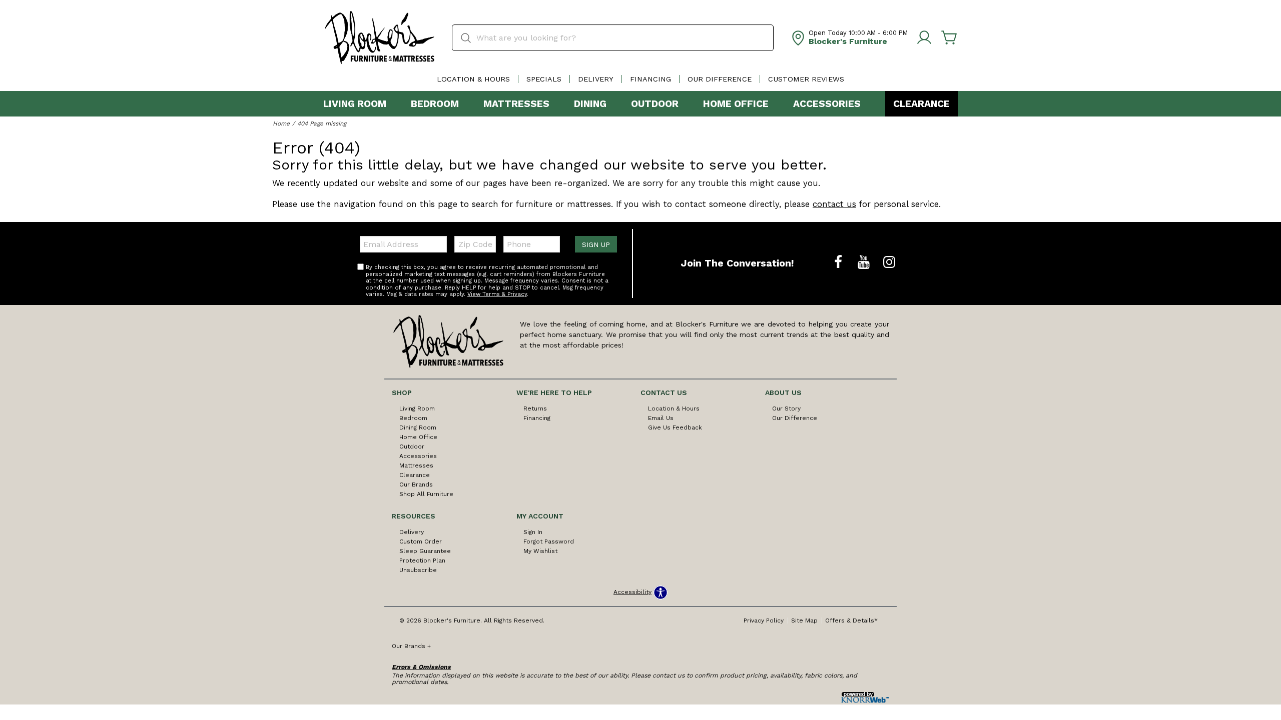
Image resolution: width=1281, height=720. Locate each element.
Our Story (786, 408)
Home (281, 123)
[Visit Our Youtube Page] (865, 262)
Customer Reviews (806, 79)
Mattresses (516, 104)
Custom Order (420, 541)
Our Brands (416, 484)
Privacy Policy (764, 620)
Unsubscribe (418, 570)
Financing (650, 79)
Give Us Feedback (675, 427)
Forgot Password (548, 541)
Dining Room (417, 427)
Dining (590, 104)
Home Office (736, 104)
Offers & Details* (851, 620)
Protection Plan (422, 560)
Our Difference (720, 79)
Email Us (661, 418)
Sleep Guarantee (425, 551)
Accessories (827, 104)
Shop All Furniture (426, 494)
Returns (535, 408)
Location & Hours (473, 79)
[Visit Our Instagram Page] (889, 262)
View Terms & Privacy (497, 294)
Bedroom (435, 104)
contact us (834, 204)
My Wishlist (540, 551)
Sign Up (596, 244)
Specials (543, 79)
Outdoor (655, 104)
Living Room (354, 104)
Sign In (532, 532)
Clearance (921, 104)
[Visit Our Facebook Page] (839, 262)
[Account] (924, 38)
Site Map (804, 620)
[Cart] (949, 38)
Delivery (595, 79)
